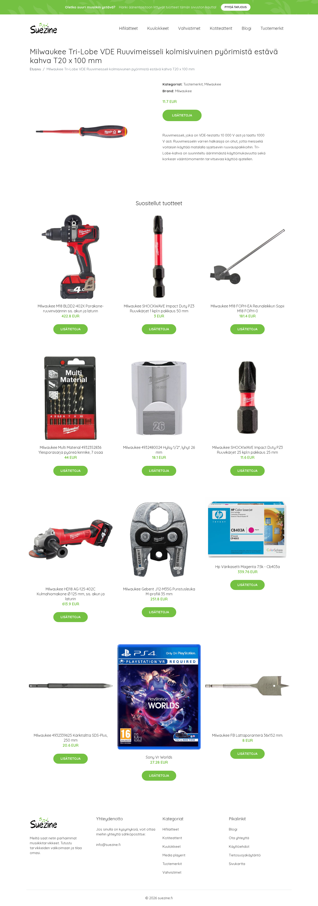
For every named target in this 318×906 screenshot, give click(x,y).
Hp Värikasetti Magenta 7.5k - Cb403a (247, 566)
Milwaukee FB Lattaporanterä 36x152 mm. (247, 735)
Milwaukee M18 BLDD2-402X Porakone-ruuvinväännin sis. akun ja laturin (71, 308)
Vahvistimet (189, 28)
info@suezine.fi (108, 844)
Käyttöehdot (239, 846)
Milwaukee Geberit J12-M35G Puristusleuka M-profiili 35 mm (159, 591)
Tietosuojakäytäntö (245, 855)
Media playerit (173, 855)
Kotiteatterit (221, 28)
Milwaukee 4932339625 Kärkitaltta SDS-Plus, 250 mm (71, 738)
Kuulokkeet (158, 28)
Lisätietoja (182, 115)
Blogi (246, 28)
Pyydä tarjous (236, 7)
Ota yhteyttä (239, 838)
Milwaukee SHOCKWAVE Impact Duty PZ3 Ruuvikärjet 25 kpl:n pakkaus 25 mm (247, 450)
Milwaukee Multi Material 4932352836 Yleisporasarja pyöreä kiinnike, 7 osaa (70, 450)
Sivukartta (237, 864)
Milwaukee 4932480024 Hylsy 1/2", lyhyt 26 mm (159, 450)
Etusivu (35, 69)
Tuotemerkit (272, 28)
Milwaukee (212, 84)
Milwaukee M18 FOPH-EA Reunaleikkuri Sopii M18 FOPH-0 (247, 308)
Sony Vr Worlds (159, 757)
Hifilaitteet (128, 28)
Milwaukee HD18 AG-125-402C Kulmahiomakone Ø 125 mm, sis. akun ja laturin (71, 594)
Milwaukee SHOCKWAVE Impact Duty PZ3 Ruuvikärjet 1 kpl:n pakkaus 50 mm (159, 308)
